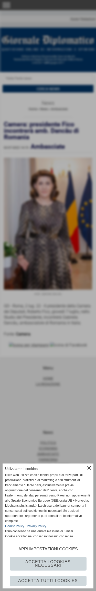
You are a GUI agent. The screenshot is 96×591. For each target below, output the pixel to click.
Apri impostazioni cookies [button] (48, 549)
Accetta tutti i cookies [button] (48, 580)
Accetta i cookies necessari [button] (48, 563)
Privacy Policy (36, 526)
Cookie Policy (14, 526)
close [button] (89, 468)
